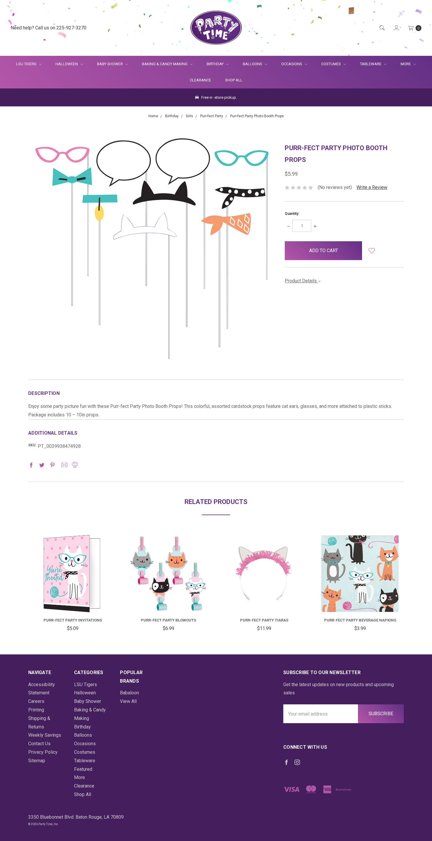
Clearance (200, 80)
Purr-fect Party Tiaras (264, 620)
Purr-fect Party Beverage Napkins (360, 620)
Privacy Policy (43, 752)
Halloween (67, 64)
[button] (371, 250)
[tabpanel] (72, 584)
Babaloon (129, 693)
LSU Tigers (26, 64)
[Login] (396, 28)
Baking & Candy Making (165, 64)
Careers (36, 701)
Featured (83, 769)
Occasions (292, 64)
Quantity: (292, 214)
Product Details (301, 281)
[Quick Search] (381, 28)
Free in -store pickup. (218, 97)
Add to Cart (72, 598)
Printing (36, 710)
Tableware (371, 64)
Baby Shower (110, 64)
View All (128, 701)
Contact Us (39, 743)
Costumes (331, 64)
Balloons (253, 64)
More (402, 64)
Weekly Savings (44, 735)
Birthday (216, 64)
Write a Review (371, 187)
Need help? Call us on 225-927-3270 (48, 28)
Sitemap (36, 760)
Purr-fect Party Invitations (72, 620)
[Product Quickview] (72, 576)
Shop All (233, 80)
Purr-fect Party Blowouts (168, 620)
